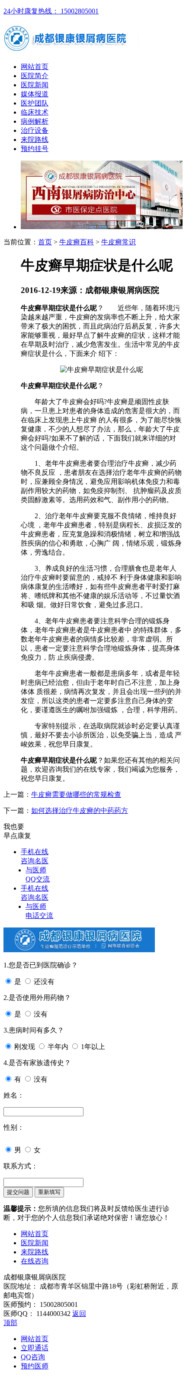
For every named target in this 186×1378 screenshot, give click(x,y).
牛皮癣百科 (76, 242)
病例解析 (34, 121)
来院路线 (34, 139)
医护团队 (34, 103)
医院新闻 (34, 85)
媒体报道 (34, 94)
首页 (45, 242)
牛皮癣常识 (118, 242)
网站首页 (34, 66)
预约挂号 (34, 148)
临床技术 (34, 112)
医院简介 (34, 75)
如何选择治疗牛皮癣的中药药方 (79, 810)
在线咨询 (34, 1261)
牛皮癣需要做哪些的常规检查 (76, 794)
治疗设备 (34, 130)
